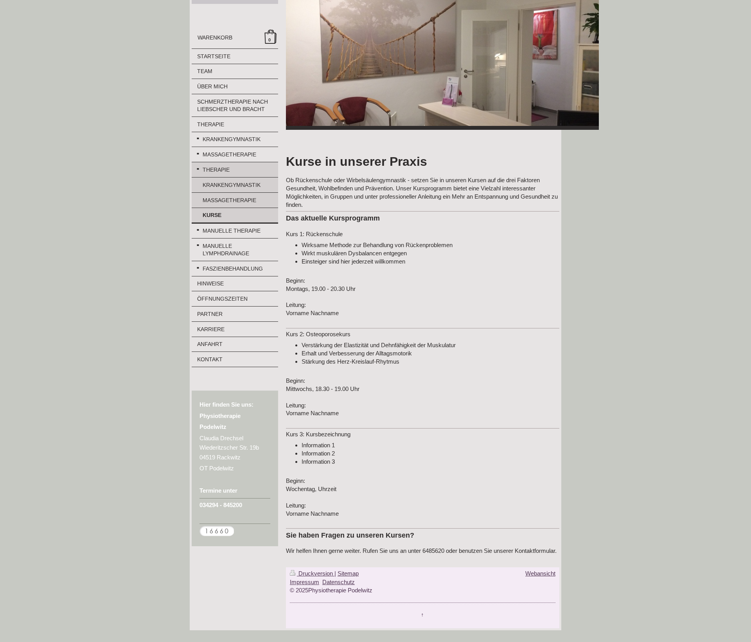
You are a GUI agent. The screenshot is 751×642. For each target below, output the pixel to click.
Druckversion (315, 573)
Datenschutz (338, 582)
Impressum (304, 582)
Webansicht (540, 573)
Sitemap (348, 573)
